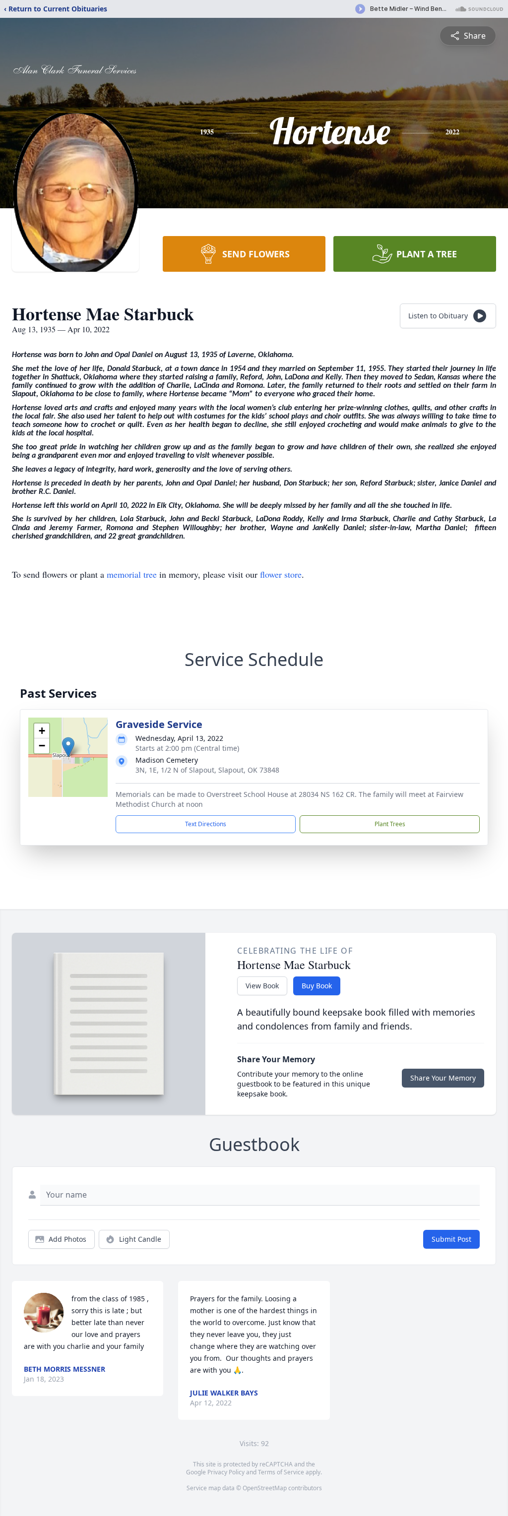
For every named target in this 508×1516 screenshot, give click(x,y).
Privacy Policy (226, 1472)
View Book (262, 985)
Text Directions (205, 824)
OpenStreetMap (265, 1488)
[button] (68, 747)
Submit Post (451, 1239)
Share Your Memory (443, 1078)
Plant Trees (390, 824)
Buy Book (317, 985)
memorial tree (132, 574)
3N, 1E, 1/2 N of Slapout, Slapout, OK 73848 (207, 770)
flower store (281, 574)
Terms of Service (281, 1472)
